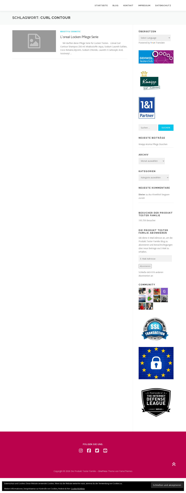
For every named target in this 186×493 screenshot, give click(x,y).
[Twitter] (97, 450)
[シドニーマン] (142, 298)
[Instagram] (81, 450)
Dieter (142, 194)
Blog (115, 5)
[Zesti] (149, 291)
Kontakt (128, 5)
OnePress (102, 471)
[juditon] (164, 298)
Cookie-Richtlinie (78, 488)
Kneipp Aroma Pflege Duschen (153, 144)
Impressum (144, 5)
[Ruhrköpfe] (149, 305)
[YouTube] (105, 450)
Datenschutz (163, 5)
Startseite (101, 5)
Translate (160, 42)
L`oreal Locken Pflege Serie (79, 37)
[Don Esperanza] (156, 291)
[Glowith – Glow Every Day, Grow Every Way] (156, 298)
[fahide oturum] (149, 298)
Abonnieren (145, 266)
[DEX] (142, 305)
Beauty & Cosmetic (70, 31)
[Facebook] (89, 450)
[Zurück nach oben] (174, 464)
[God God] (164, 291)
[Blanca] (142, 291)
